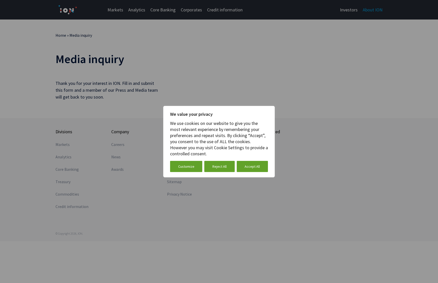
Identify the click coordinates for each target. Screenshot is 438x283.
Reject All (219, 166)
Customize (186, 166)
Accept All (252, 166)
